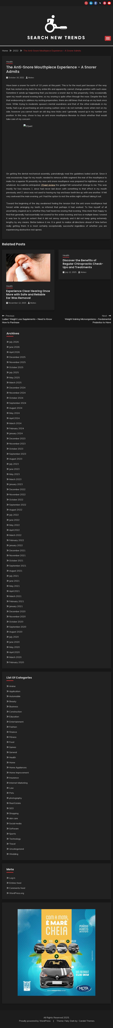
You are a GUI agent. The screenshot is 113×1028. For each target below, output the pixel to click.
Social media (15, 823)
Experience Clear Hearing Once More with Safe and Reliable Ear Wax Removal (28, 294)
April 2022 (14, 530)
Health (9, 61)
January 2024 (16, 433)
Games (12, 747)
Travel (12, 843)
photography (15, 798)
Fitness (12, 737)
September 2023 (17, 453)
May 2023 (14, 474)
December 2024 (17, 387)
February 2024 (16, 428)
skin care (13, 818)
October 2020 (16, 621)
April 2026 (14, 352)
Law (11, 788)
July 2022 (14, 514)
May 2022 (14, 525)
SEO (11, 808)
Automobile (14, 696)
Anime (12, 686)
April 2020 (14, 652)
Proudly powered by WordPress (35, 1020)
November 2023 (17, 443)
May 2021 (14, 586)
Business (13, 706)
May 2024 (14, 413)
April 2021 (14, 591)
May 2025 (14, 377)
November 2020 (17, 616)
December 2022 (17, 489)
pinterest (104, 3)
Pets (11, 792)
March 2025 (15, 382)
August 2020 (15, 631)
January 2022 (16, 545)
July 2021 (14, 575)
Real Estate (15, 803)
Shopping (13, 813)
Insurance (14, 777)
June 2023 (14, 469)
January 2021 (16, 606)
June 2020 (14, 642)
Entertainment (16, 721)
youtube (109, 3)
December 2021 (17, 550)
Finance (13, 732)
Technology (15, 838)
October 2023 (16, 448)
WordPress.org (16, 893)
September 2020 (17, 626)
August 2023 (15, 458)
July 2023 (14, 464)
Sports (12, 833)
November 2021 (17, 555)
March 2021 (15, 596)
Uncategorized (16, 848)
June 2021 (14, 580)
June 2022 (14, 519)
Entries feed (15, 882)
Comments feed (17, 888)
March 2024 (15, 423)
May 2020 (14, 647)
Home (12, 762)
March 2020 (15, 657)
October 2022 (16, 499)
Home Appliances (18, 767)
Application (14, 691)
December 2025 (17, 357)
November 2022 (17, 494)
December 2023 (17, 438)
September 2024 (17, 403)
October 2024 (16, 397)
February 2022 (16, 540)
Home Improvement (19, 772)
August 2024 (15, 408)
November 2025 (17, 362)
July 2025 (14, 372)
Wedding (13, 854)
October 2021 (16, 560)
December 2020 (17, 611)
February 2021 (16, 601)
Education (14, 716)
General (13, 752)
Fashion (13, 726)
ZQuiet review (48, 185)
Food (11, 742)
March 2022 (15, 535)
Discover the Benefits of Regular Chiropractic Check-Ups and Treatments (83, 263)
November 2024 (17, 392)
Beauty (12, 701)
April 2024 (14, 418)
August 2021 (15, 570)
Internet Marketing (18, 782)
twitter (100, 3)
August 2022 (15, 509)
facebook (95, 3)
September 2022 (17, 504)
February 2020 (16, 662)
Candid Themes (86, 1020)
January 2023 (16, 484)
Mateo (31, 77)
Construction (15, 711)
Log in (12, 878)
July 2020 (14, 636)
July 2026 (14, 341)
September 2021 (17, 565)
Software (14, 828)
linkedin (91, 3)
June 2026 (14, 347)
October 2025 (16, 367)
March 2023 (15, 479)
